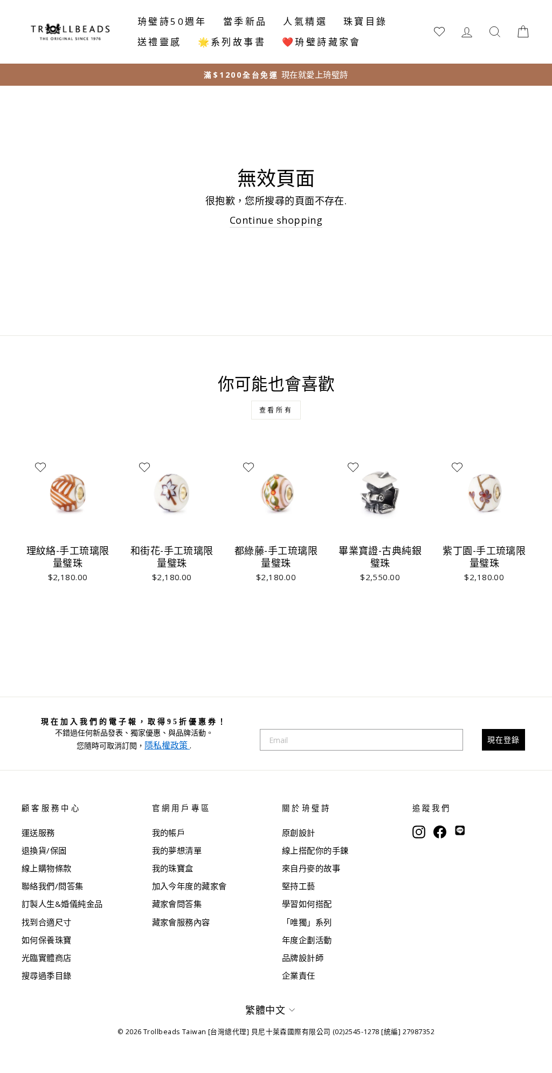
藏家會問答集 (177, 903)
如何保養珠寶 (47, 939)
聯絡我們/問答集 (53, 886)
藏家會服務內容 (181, 922)
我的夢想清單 (177, 850)
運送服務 (38, 832)
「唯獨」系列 (307, 922)
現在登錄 (503, 739)
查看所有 (276, 410)
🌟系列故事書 (232, 42)
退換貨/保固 (44, 850)
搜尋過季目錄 (47, 975)
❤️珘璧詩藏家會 (321, 42)
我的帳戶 (168, 832)
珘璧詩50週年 (172, 21)
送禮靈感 (159, 42)
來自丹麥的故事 (311, 868)
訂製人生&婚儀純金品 (62, 903)
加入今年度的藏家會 (189, 886)
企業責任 (298, 975)
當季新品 (245, 21)
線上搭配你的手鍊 (315, 850)
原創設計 (298, 832)
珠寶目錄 (365, 21)
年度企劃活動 (307, 939)
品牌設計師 (302, 957)
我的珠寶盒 (173, 868)
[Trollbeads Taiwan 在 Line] (459, 831)
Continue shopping (276, 220)
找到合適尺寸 (47, 922)
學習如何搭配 (307, 903)
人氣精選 (305, 21)
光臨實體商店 (47, 957)
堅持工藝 (298, 886)
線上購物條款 (47, 868)
